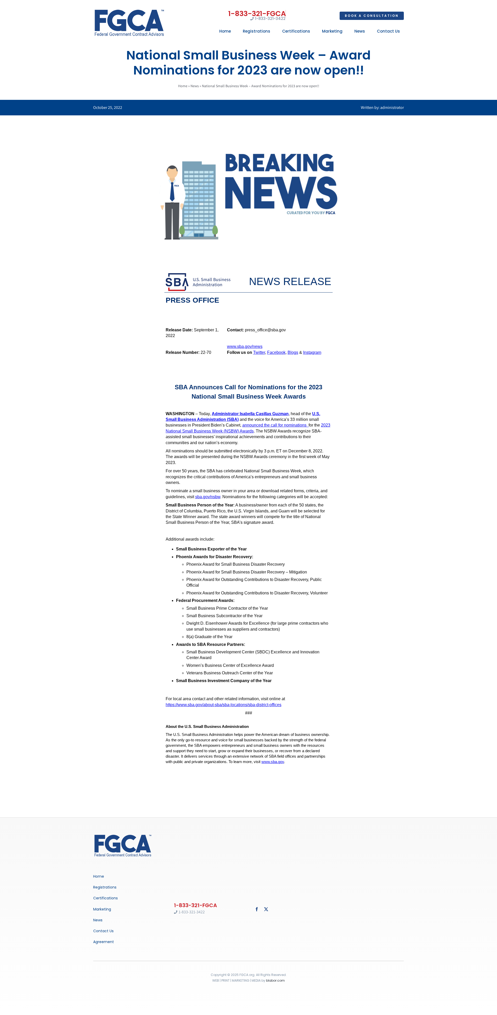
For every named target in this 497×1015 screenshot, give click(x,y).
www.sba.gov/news (244, 346)
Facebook (276, 352)
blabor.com (275, 980)
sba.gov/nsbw (207, 497)
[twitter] (266, 909)
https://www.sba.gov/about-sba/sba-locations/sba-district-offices (223, 705)
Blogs (293, 352)
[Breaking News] (123, 835)
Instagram (312, 352)
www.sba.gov (272, 761)
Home (182, 86)
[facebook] (257, 909)
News (195, 86)
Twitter (259, 352)
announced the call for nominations (275, 425)
